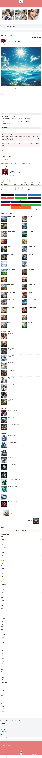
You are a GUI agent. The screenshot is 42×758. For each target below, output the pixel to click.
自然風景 (7, 163)
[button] (41, 29)
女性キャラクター (21, 592)
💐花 (21, 552)
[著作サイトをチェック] (9, 175)
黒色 (21, 693)
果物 (21, 708)
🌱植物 (21, 550)
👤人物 (21, 565)
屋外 (21, 544)
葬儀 (21, 603)
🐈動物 (21, 560)
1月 (21, 613)
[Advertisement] (21, 104)
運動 (21, 695)
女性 (21, 573)
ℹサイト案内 (21, 584)
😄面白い (21, 581)
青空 (26, 163)
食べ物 (21, 703)
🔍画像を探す (34, 754)
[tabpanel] (8, 15)
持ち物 (21, 634)
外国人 (21, 571)
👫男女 (21, 568)
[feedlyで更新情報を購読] (13, 175)
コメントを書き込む (21, 530)
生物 (21, 669)
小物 (21, 629)
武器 (21, 663)
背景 (19, 163)
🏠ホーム (7, 754)
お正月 (21, 618)
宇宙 (21, 626)
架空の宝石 (21, 682)
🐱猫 (21, 563)
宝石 (21, 677)
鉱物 (21, 685)
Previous (0, 15)
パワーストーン (21, 674)
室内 (21, 542)
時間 (21, 648)
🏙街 (21, 539)
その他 (21, 587)
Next (41, 15)
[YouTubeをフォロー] (12, 175)
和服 (21, 661)
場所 (21, 605)
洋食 (21, 711)
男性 (21, 579)
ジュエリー (21, 632)
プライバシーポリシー (4, 725)
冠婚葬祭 (21, 600)
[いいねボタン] (2, 93)
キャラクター (21, 589)
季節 (21, 608)
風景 (29, 163)
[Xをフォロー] (10, 175)
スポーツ (21, 698)
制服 (21, 658)
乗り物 (21, 595)
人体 (21, 597)
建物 (21, 640)
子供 (21, 576)
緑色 (21, 690)
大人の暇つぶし (5, 731)
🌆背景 (3, 163)
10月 (21, 610)
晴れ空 (16, 163)
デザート (21, 706)
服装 (21, 655)
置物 (21, 637)
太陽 (10, 163)
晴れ (13, 163)
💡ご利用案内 (21, 754)
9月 (21, 616)
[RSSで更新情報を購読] (14, 175)
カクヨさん (11, 169)
